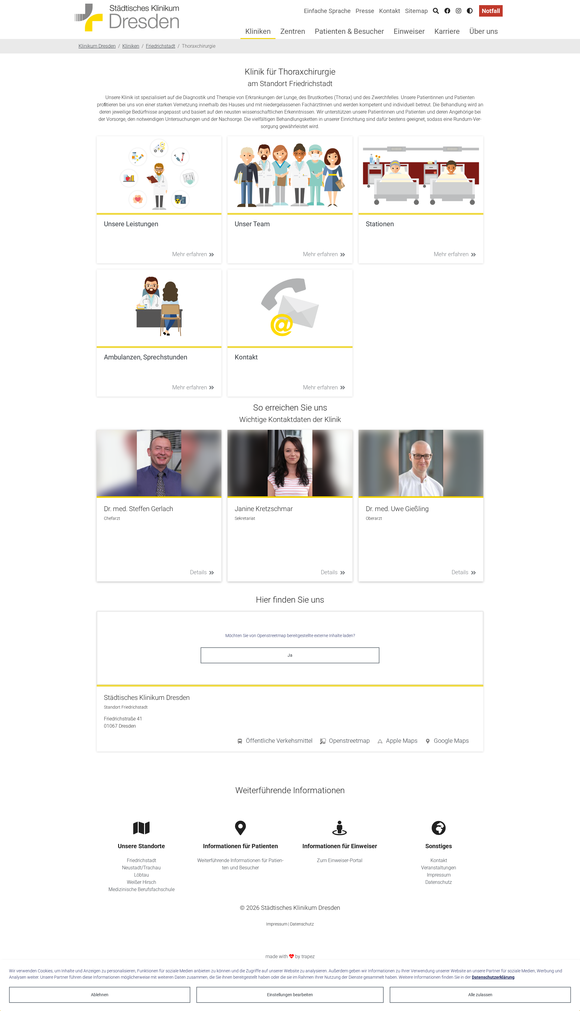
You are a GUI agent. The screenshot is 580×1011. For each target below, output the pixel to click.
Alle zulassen (480, 994)
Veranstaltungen (438, 868)
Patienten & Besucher (349, 31)
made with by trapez (290, 956)
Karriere (447, 31)
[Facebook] (447, 11)
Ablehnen (99, 994)
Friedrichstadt (141, 860)
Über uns (483, 31)
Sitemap (416, 10)
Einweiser (409, 31)
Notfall (491, 10)
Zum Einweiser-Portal (339, 860)
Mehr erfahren (189, 254)
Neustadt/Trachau (141, 868)
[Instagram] (458, 11)
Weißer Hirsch (141, 882)
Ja (290, 655)
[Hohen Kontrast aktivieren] (469, 11)
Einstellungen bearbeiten (290, 994)
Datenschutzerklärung (493, 977)
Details (198, 572)
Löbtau (141, 875)
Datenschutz (438, 882)
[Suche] (436, 11)
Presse (365, 10)
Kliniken (258, 31)
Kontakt (389, 10)
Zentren (292, 31)
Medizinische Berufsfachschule (141, 889)
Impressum (439, 875)
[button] (447, 742)
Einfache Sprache (327, 10)
